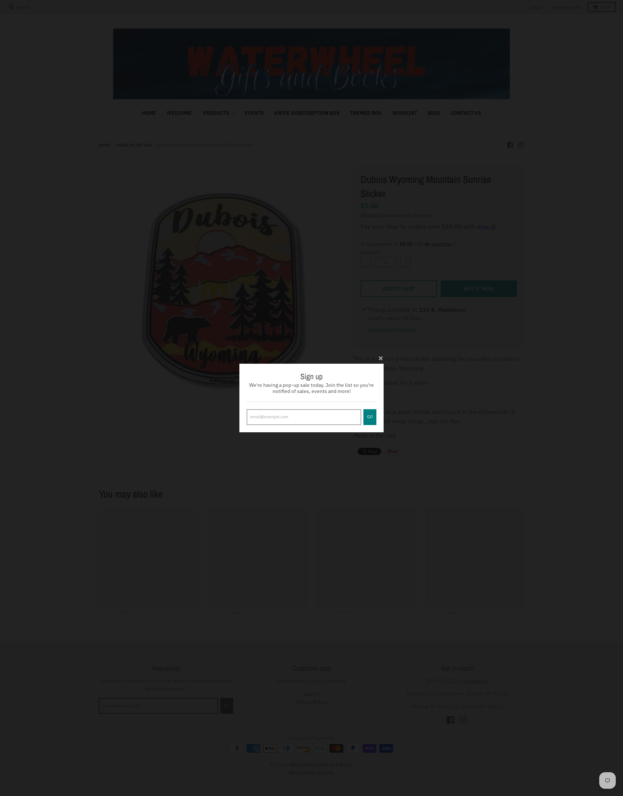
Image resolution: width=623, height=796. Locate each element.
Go (370, 416)
